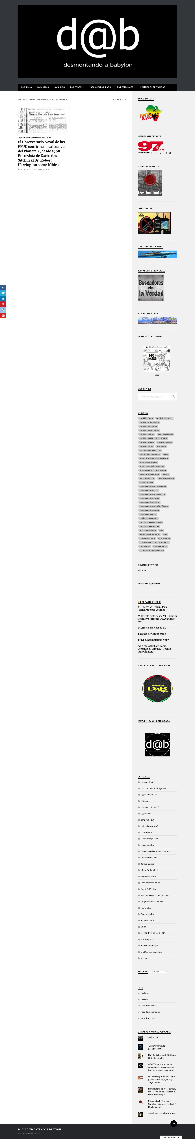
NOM (161, 530)
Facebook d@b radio (149, 583)
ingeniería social (166, 478)
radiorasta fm (160, 546)
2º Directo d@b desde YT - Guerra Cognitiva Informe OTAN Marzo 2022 (157, 619)
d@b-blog (60, 87)
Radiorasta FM (147, 914)
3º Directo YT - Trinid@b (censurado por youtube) (152, 608)
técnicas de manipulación (152, 550)
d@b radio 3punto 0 (150, 807)
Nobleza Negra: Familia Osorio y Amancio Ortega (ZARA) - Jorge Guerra (162, 1079)
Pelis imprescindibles (150, 882)
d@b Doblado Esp (149, 794)
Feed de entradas (148, 1005)
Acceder (144, 999)
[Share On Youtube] (3, 315)
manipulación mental (150, 502)
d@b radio (145, 801)
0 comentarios (42, 169)
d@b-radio (43, 87)
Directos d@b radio (149, 838)
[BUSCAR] (173, 397)
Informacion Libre (41, 137)
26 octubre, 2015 (25, 169)
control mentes (165, 434)
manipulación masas (149, 498)
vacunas (144, 958)
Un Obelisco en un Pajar (152, 952)
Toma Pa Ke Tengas (149, 945)
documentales (147, 845)
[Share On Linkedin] (3, 298)
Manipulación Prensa (149, 510)
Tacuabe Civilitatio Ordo (152, 633)
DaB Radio (161, 446)
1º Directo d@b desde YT (152, 627)
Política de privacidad (152, 87)
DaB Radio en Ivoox (150, 602)
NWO (165, 534)
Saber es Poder (147, 920)
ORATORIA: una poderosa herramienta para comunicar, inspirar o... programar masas (161, 1067)
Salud (143, 926)
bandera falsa (146, 418)
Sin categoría (147, 939)
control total (146, 446)
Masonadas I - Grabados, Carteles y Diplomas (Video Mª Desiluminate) (162, 1104)
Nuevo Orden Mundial (150, 534)
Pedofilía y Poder (148, 876)
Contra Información (149, 422)
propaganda (164, 538)
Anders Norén (33, 1134)
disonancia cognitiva (150, 454)
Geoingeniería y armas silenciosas (156, 851)
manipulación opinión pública (154, 506)
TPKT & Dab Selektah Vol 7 (153, 640)
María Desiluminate (149, 518)
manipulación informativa (152, 494)
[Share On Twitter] (3, 293)
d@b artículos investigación (153, 788)
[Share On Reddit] (3, 310)
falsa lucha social (148, 462)
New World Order (148, 530)
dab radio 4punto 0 (149, 826)
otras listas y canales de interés (162, 1113)
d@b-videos (76, 87)
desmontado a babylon (150, 450)
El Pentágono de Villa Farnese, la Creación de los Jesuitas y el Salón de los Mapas (162, 1091)
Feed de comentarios (150, 1011)
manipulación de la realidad (153, 486)
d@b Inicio (26, 87)
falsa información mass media (154, 458)
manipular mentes (148, 514)
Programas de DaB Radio (152, 901)
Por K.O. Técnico (148, 889)
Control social (147, 442)
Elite (165, 454)
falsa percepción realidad (152, 466)
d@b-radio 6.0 (147, 819)
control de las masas (150, 430)
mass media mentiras (149, 526)
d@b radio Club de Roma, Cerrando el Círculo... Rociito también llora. (154, 649)
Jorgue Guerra (147, 863)
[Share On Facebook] (3, 287)
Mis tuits (142, 570)
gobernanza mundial (149, 474)
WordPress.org (148, 1018)
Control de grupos (148, 426)
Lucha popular (146, 482)
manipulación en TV (149, 490)
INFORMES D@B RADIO (101, 87)
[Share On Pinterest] (3, 304)
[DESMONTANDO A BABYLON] (97, 76)
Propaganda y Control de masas (155, 542)
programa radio (147, 538)
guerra (166, 474)
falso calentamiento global (153, 470)
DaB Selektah (147, 832)
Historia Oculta (147, 478)
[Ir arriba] (173, 1123)
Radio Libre (145, 546)
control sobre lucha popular (153, 438)
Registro (145, 993)
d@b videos (24, 137)
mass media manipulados (151, 522)
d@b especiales (125, 87)
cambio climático (164, 418)
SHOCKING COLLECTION (153, 933)
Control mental (147, 434)
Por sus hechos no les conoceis (155, 895)
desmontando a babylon (44, 1129)
